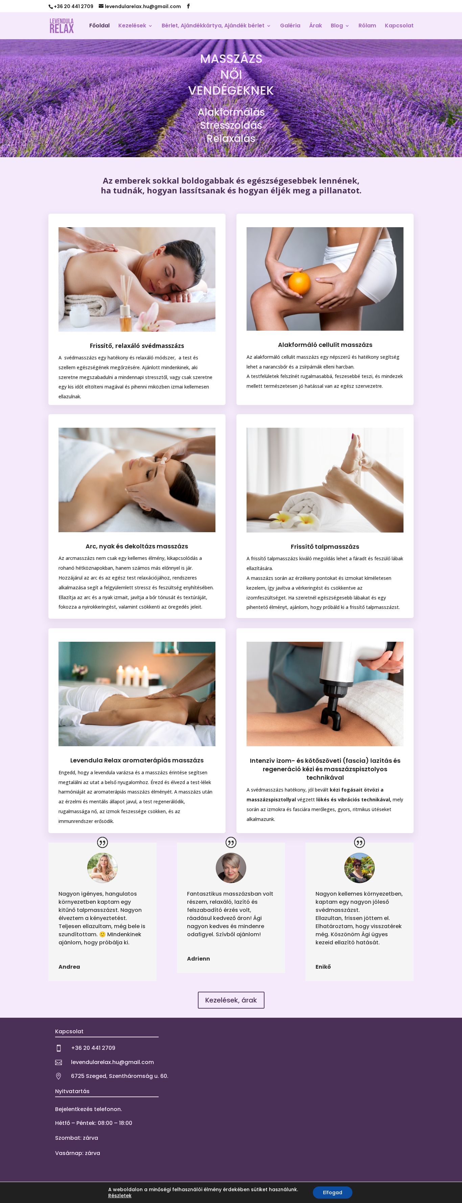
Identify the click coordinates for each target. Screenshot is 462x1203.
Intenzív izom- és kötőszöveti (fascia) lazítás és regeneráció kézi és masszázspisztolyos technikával (325, 769)
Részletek (120, 1196)
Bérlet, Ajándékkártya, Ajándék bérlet (213, 26)
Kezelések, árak (231, 1000)
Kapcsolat (399, 26)
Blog (337, 26)
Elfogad (332, 1192)
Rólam (367, 26)
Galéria (290, 26)
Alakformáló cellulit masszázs (325, 344)
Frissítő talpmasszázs (325, 546)
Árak (315, 26)
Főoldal (99, 26)
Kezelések (132, 26)
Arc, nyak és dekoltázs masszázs (137, 546)
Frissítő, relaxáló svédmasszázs (137, 345)
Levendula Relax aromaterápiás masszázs (137, 760)
